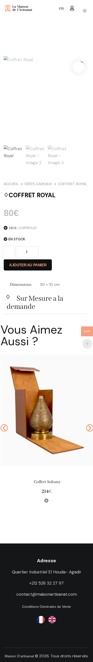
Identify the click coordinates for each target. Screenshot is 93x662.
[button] (72, 8)
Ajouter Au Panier (27, 265)
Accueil (11, 184)
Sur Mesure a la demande (35, 302)
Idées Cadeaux (38, 184)
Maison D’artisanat (19, 656)
